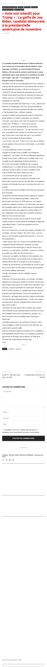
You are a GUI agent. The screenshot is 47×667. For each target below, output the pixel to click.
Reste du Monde (19, 9)
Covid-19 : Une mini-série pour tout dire (11, 376)
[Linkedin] (26, 361)
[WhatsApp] (21, 361)
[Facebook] (11, 361)
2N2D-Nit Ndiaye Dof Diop (17, 4)
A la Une (20, 7)
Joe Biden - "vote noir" (15, 349)
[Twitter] (16, 361)
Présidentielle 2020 (8, 9)
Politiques (34, 7)
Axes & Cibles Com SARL (11, 488)
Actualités (27, 7)
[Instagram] (6, 460)
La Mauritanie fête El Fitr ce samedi (35, 376)
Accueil (4, 4)
